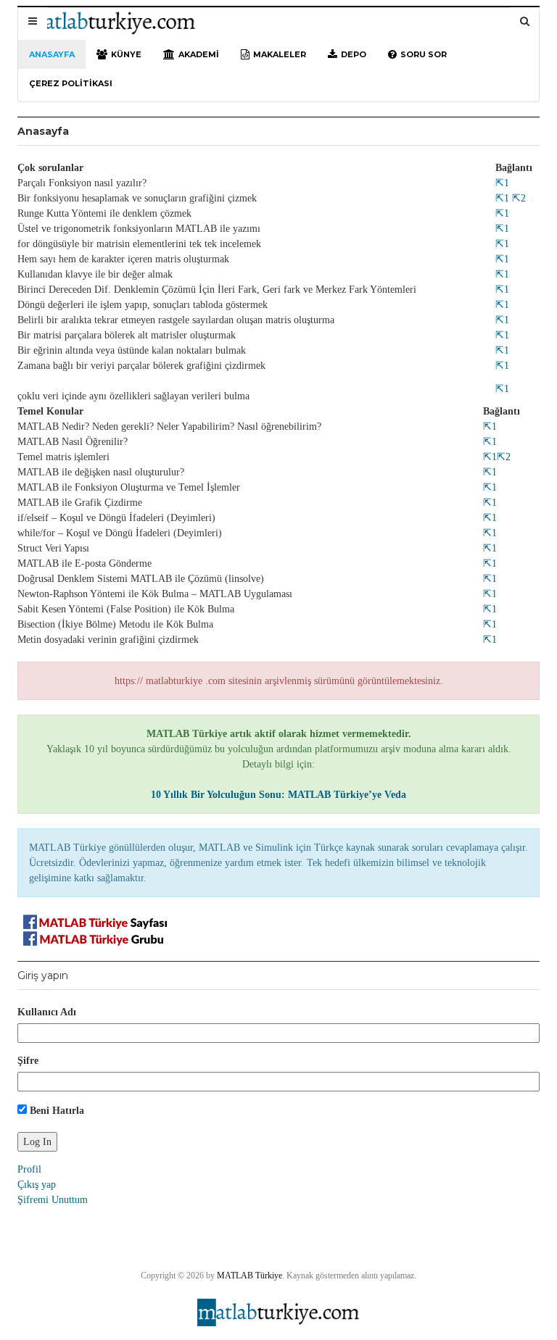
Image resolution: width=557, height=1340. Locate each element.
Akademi (198, 54)
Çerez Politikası (70, 83)
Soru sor (423, 54)
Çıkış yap (36, 1184)
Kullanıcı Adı (46, 1012)
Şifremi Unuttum (52, 1199)
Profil (29, 1169)
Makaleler (279, 54)
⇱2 (517, 198)
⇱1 (502, 183)
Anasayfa (52, 54)
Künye (126, 54)
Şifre (27, 1060)
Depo (353, 54)
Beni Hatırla (55, 1110)
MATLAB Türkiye (249, 1275)
